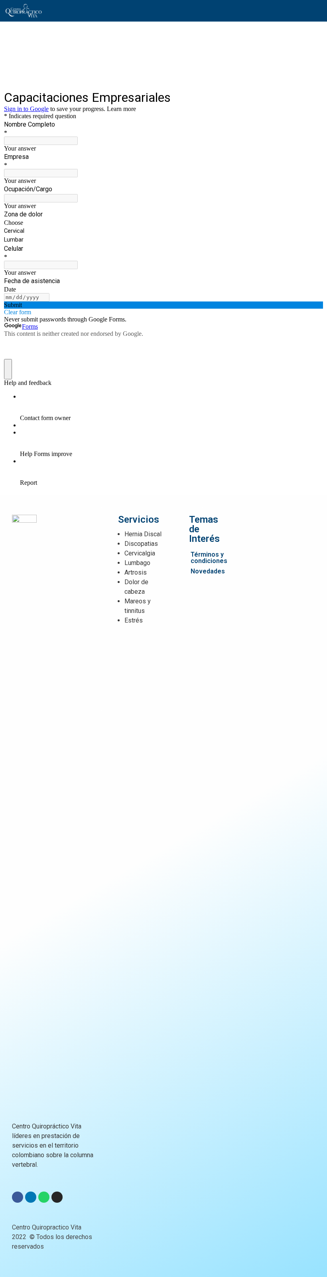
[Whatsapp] (43, 1197)
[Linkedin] (30, 1197)
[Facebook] (17, 1197)
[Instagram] (57, 1197)
